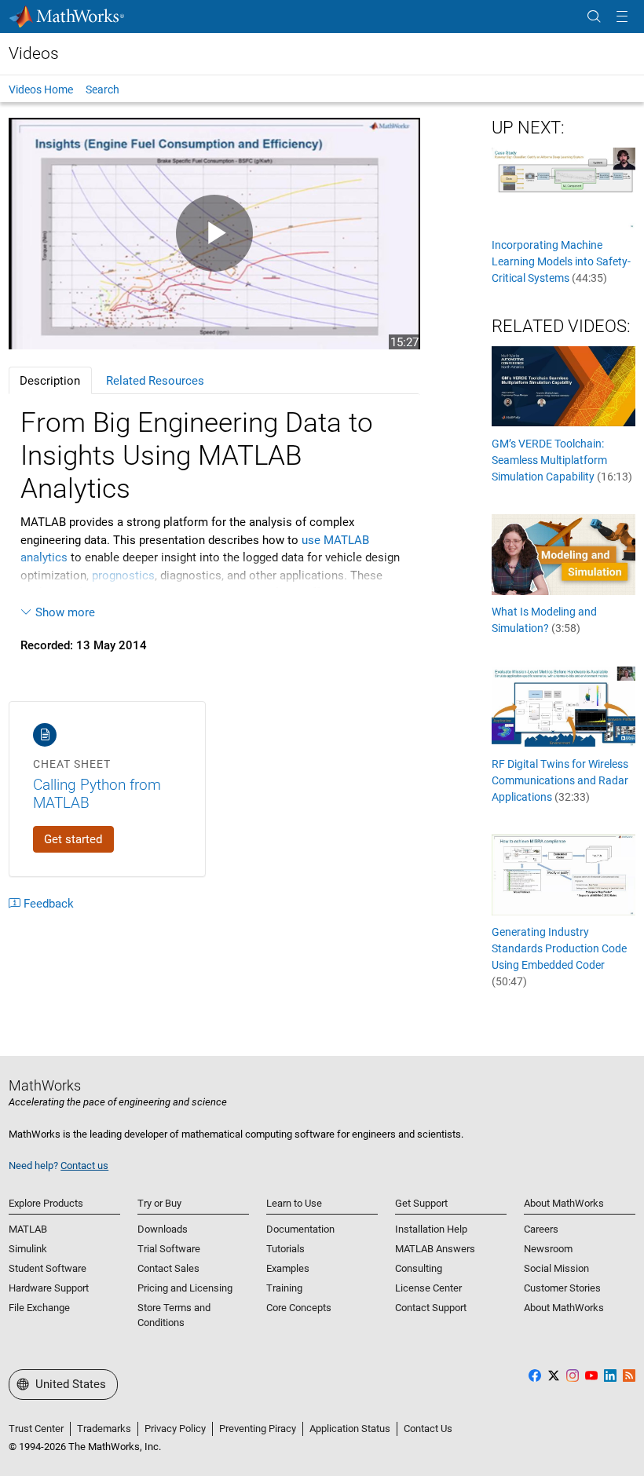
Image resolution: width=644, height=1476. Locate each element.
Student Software (47, 1268)
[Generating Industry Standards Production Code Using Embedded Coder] (563, 874)
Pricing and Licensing (184, 1288)
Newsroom (548, 1249)
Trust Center (36, 1428)
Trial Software (168, 1249)
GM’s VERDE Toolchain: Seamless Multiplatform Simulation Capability (562, 460)
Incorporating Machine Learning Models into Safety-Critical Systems (561, 261)
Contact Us (428, 1428)
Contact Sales (168, 1268)
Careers (541, 1229)
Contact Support (431, 1307)
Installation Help (431, 1229)
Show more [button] (65, 612)
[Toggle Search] (593, 17)
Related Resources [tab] (155, 381)
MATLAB (28, 1229)
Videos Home (41, 89)
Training (284, 1288)
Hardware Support (49, 1288)
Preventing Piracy (257, 1428)
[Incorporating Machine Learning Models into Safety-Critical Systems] (563, 188)
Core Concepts (298, 1307)
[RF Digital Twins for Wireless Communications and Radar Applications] (563, 706)
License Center (428, 1288)
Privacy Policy (175, 1428)
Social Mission (556, 1268)
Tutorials (285, 1249)
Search (102, 89)
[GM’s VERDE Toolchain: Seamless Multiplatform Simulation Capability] (563, 385)
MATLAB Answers (435, 1249)
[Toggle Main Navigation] (622, 17)
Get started (73, 839)
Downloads (162, 1229)
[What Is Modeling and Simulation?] (563, 554)
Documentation (300, 1229)
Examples (287, 1268)
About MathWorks (564, 1307)
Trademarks (104, 1428)
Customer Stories (562, 1288)
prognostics (123, 575)
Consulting (418, 1268)
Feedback (49, 904)
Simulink (28, 1249)
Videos (34, 53)
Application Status (349, 1428)
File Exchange (39, 1307)
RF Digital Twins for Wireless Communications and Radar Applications (560, 780)
